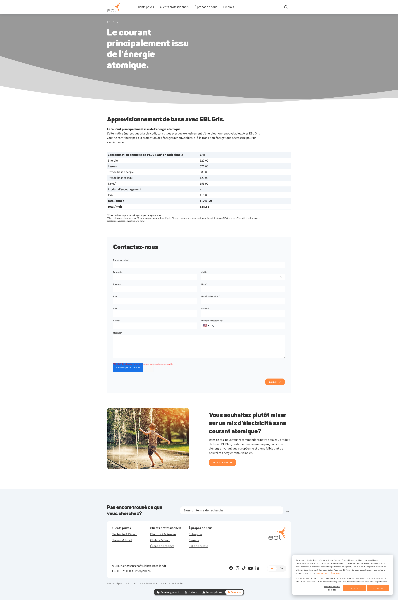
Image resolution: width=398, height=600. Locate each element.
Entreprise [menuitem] (195, 534)
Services (236, 592)
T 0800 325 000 (121, 571)
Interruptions (214, 592)
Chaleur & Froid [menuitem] (122, 540)
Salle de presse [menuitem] (198, 546)
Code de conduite (148, 583)
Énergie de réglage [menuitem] (162, 546)
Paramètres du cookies (332, 588)
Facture (192, 592)
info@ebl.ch (143, 571)
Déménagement (169, 592)
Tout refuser (378, 588)
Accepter (355, 588)
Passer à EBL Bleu (221, 462)
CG (127, 583)
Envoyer (273, 382)
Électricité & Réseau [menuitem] (124, 534)
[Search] (287, 7)
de (281, 568)
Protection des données (172, 583)
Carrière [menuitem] (194, 540)
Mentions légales (115, 583)
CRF (135, 583)
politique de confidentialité (328, 573)
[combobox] (243, 277)
